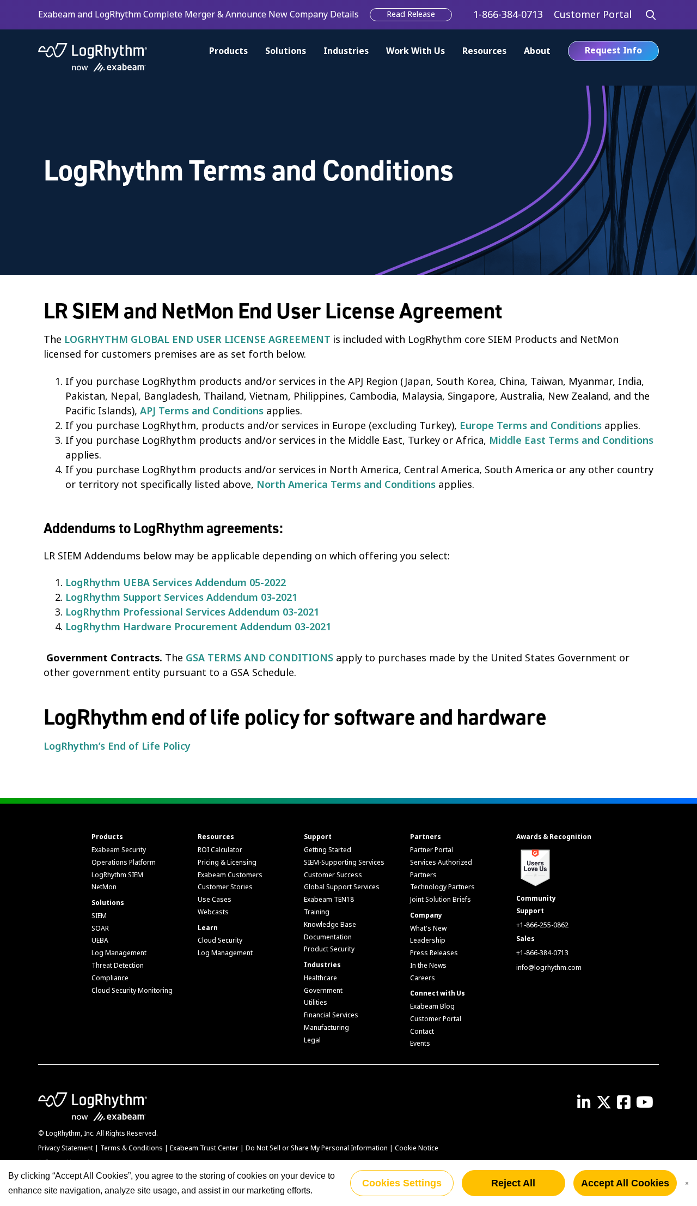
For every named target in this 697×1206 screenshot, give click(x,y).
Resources (484, 51)
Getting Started (327, 850)
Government (323, 991)
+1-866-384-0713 (542, 953)
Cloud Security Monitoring (132, 991)
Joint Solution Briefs (440, 900)
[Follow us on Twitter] (606, 1106)
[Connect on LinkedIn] (586, 1106)
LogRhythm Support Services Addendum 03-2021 (181, 597)
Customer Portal (435, 1019)
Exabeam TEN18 (329, 900)
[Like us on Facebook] (626, 1106)
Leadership (427, 940)
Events (420, 1043)
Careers (422, 978)
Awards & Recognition (553, 837)
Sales (525, 939)
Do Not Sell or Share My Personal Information (317, 1148)
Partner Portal (431, 850)
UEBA (99, 940)
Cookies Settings (402, 1183)
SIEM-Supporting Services (344, 862)
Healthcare (320, 978)
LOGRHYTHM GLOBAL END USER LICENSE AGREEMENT (197, 340)
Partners (425, 837)
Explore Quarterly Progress (229, 14)
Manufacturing (326, 1028)
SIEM (99, 916)
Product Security (329, 949)
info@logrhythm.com (549, 968)
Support (318, 837)
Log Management (118, 953)
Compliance (110, 978)
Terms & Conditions (131, 1148)
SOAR (100, 928)
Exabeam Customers (230, 875)
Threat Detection (117, 965)
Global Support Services (342, 887)
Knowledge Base (330, 925)
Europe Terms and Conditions (531, 426)
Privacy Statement (65, 1148)
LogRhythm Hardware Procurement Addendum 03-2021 (198, 627)
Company (426, 915)
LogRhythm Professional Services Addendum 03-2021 (192, 612)
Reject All (513, 1183)
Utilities (315, 1003)
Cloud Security (220, 940)
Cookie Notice (416, 1148)
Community (536, 898)
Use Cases (214, 900)
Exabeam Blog (432, 1006)
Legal (312, 1040)
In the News (428, 965)
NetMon (104, 887)
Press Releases (434, 953)
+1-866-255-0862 (542, 925)
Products (107, 837)
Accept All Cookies (625, 1183)
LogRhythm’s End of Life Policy (117, 746)
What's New (428, 928)
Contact (422, 1031)
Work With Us (415, 51)
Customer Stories (225, 887)
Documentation (328, 937)
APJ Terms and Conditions (202, 411)
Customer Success (333, 875)
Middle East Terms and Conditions (571, 440)
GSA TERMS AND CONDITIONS (259, 658)
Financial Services (331, 1015)
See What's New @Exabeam (94, 14)
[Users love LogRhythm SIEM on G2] (534, 866)
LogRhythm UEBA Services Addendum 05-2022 (175, 583)
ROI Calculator (220, 850)
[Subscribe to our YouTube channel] (647, 1106)
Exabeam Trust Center (204, 1148)
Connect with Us (437, 993)
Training (316, 912)
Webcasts (213, 912)
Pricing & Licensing (227, 862)
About (537, 51)
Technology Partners (442, 887)
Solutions (285, 51)
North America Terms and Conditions (346, 485)
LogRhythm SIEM (117, 875)
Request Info (613, 50)
